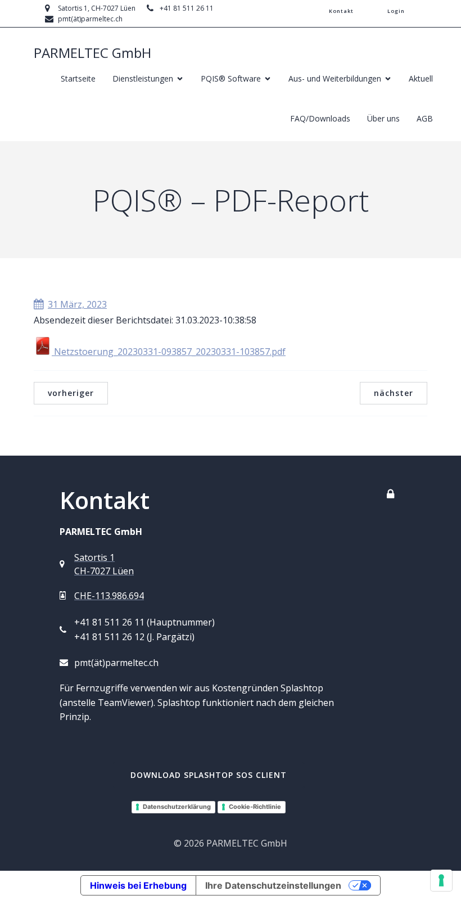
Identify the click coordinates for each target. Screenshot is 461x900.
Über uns (383, 118)
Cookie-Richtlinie (255, 807)
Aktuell (421, 78)
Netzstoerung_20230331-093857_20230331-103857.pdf (169, 351)
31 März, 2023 (77, 304)
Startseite (78, 78)
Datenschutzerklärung (177, 807)
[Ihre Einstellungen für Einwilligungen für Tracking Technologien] (441, 880)
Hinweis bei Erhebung (138, 885)
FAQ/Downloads (320, 118)
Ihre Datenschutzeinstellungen (273, 885)
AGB (425, 118)
